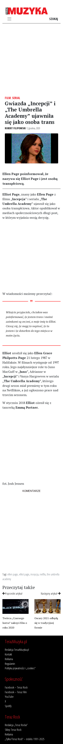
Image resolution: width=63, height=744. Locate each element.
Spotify (8, 706)
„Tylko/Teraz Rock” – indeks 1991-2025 (24, 739)
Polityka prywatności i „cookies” (20, 668)
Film (8, 98)
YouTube (9, 696)
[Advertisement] (31, 59)
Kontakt (8, 654)
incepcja (34, 574)
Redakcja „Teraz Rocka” (16, 725)
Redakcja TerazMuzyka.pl (17, 649)
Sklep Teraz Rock (13, 729)
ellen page (12, 574)
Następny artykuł (49, 593)
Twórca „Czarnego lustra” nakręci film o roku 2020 (14, 622)
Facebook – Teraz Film (16, 692)
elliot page (24, 574)
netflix (43, 574)
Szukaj (53, 19)
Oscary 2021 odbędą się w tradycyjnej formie (46, 622)
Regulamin (10, 663)
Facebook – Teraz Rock (16, 687)
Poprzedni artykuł (13, 593)
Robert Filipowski (15, 128)
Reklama (9, 659)
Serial (16, 98)
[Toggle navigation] (9, 19)
